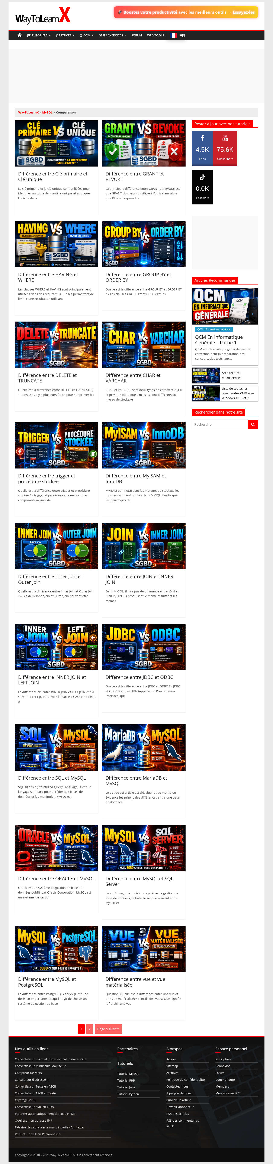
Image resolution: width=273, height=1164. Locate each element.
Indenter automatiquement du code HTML (45, 1114)
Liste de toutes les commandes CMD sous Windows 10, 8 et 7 (238, 393)
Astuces (65, 35)
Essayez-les (244, 12)
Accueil (171, 1059)
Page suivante (108, 1029)
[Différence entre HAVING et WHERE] (56, 223)
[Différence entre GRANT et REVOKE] (144, 123)
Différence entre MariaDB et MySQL (136, 780)
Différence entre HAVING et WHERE (48, 277)
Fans (202, 153)
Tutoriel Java (126, 1087)
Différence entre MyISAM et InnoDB (136, 478)
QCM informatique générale (214, 329)
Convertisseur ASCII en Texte (35, 1093)
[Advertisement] (136, 76)
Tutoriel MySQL (128, 1074)
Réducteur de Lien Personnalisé (37, 1134)
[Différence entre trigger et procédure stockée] (56, 424)
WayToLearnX (28, 112)
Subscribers (225, 153)
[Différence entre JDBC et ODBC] (144, 626)
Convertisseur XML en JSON (34, 1107)
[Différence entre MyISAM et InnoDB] (144, 424)
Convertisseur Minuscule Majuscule (40, 1066)
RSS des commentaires (182, 1120)
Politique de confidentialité (185, 1080)
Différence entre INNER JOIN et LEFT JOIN (52, 680)
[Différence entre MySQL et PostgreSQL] (56, 928)
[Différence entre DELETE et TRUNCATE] (56, 324)
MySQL (47, 112)
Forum (136, 35)
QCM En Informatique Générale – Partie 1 (219, 340)
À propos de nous (179, 1093)
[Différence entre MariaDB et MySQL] (144, 726)
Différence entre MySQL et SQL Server (139, 881)
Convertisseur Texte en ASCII (35, 1086)
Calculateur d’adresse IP (32, 1080)
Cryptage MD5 (25, 1100)
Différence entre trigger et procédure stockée (46, 478)
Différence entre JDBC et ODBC (139, 677)
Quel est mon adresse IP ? (33, 1120)
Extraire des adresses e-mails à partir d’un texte (49, 1127)
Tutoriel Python (128, 1094)
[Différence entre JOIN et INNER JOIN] (144, 525)
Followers (202, 192)
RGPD (170, 1126)
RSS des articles (177, 1114)
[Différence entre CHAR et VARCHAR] (144, 324)
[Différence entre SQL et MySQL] (56, 726)
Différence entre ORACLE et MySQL (56, 878)
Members (222, 1086)
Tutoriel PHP (126, 1080)
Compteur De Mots (28, 1073)
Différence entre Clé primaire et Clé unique (52, 176)
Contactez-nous (177, 1086)
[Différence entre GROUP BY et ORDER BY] (144, 223)
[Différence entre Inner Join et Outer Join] (56, 525)
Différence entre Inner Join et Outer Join (50, 579)
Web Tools (155, 35)
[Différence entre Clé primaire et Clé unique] (56, 123)
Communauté (225, 1080)
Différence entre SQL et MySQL (52, 778)
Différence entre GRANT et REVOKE (135, 176)
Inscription (223, 1059)
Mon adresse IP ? (227, 1093)
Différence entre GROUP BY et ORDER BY (138, 277)
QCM (86, 35)
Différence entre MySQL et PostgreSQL (47, 982)
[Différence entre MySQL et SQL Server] (144, 827)
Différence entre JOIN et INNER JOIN (139, 579)
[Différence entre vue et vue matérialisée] (144, 928)
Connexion (223, 1066)
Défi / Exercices (111, 35)
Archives (172, 1073)
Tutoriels (40, 35)
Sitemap (172, 1066)
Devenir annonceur (180, 1107)
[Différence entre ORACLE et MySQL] (56, 827)
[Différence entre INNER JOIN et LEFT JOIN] (56, 626)
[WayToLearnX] (19, 35)
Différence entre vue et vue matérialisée (135, 982)
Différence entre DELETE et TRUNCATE (47, 378)
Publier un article (178, 1100)
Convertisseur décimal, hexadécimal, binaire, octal (51, 1059)
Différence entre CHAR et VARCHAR (133, 378)
